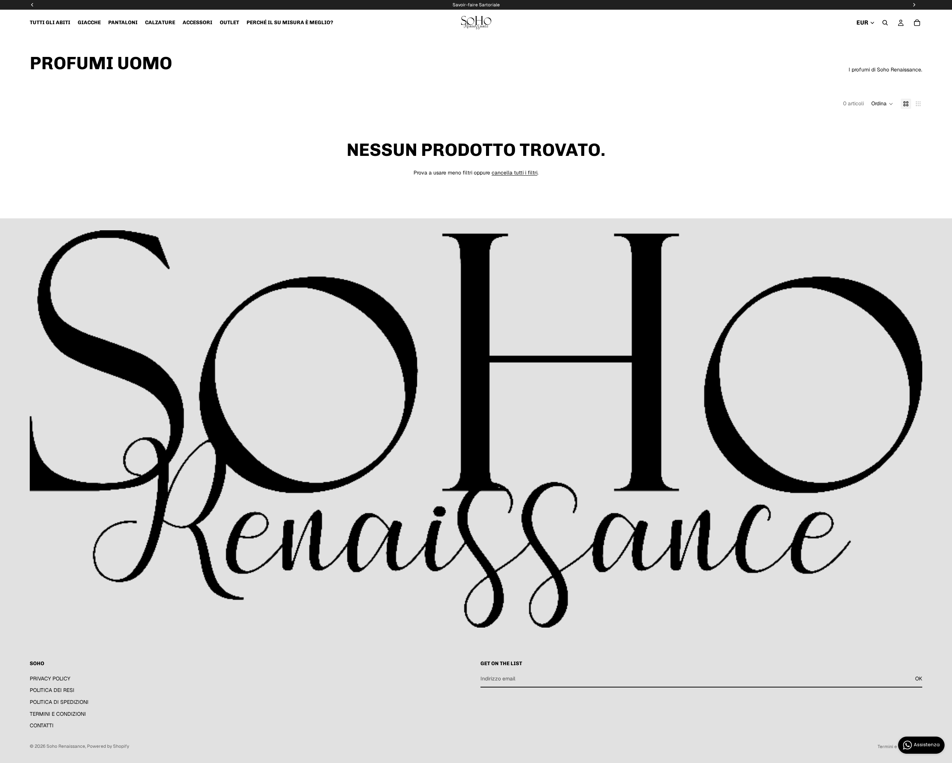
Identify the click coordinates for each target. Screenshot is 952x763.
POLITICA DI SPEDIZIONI (59, 702)
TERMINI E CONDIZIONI (58, 714)
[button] (882, 104)
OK (918, 678)
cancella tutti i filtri (514, 172)
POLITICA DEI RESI (52, 690)
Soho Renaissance (65, 746)
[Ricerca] (885, 23)
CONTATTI (42, 725)
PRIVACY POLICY (50, 678)
